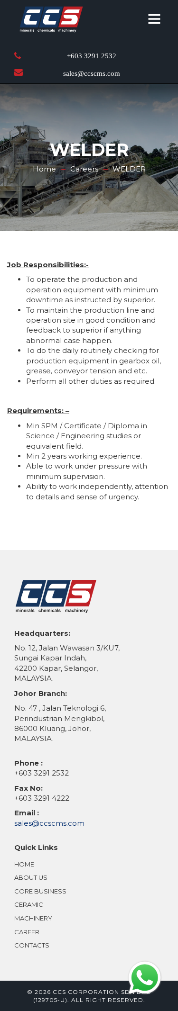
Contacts (31, 945)
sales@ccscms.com (91, 73)
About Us (30, 877)
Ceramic (28, 904)
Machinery (33, 918)
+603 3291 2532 (91, 56)
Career (26, 932)
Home (24, 864)
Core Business (40, 891)
